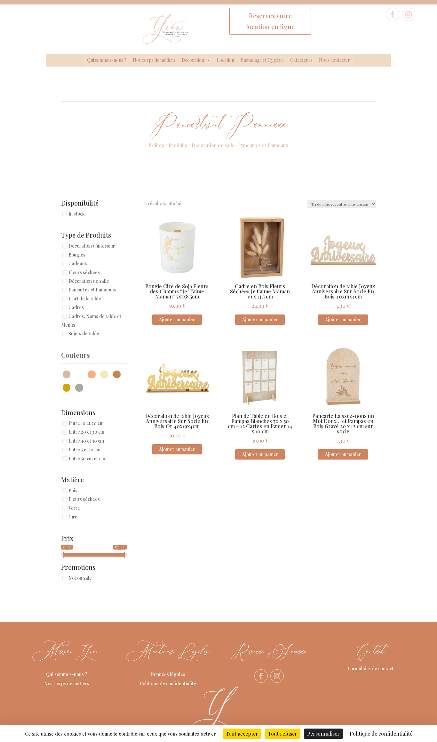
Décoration (193, 60)
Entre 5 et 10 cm (84, 450)
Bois (72, 490)
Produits (178, 145)
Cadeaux (77, 264)
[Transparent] (80, 387)
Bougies (76, 255)
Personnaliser (323, 733)
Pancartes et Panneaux (92, 290)
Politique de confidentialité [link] (381, 733)
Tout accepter (242, 733)
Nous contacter (334, 60)
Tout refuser (282, 733)
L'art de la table (84, 299)
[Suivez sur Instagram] (408, 14)
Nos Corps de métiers (66, 684)
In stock (76, 214)
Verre (74, 508)
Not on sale (80, 578)
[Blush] (93, 373)
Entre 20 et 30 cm (86, 432)
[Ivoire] (105, 373)
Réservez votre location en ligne (270, 21)
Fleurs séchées (84, 272)
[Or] (68, 387)
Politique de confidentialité (168, 684)
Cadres (76, 308)
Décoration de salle (213, 145)
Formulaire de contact (370, 668)
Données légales (167, 674)
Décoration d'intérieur (91, 246)
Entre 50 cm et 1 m (86, 458)
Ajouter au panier (177, 319)
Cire (72, 517)
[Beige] (68, 373)
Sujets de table (83, 334)
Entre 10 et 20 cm (86, 423)
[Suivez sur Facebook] (392, 14)
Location (225, 60)
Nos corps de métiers (154, 60)
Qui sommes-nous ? (106, 60)
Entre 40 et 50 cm (86, 441)
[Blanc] (80, 373)
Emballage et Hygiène (262, 60)
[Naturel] (118, 373)
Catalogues (301, 60)
